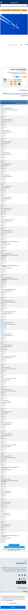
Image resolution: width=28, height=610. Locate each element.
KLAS (2, 152)
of (15, 76)
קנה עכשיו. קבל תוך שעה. (20, 103)
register (18, 93)
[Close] (26, 594)
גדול (12, 45)
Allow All (13, 607)
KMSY (2, 468)
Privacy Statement (9, 600)
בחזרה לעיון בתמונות (5, 10)
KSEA (2, 119)
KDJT (2, 444)
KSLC (2, 230)
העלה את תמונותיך (15, 10)
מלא (9, 45)
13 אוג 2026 (3, 464)
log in (10, 93)
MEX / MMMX (3, 311)
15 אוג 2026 (3, 397)
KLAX (2, 109)
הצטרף (9, 550)
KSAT (2, 367)
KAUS (2, 108)
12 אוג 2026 (3, 499)
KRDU (2, 422)
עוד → (14, 544)
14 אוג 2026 (3, 419)
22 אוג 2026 (3, 105)
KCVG (2, 242)
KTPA (2, 400)
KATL (2, 277)
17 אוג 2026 (3, 297)
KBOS (2, 389)
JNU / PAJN (3, 197)
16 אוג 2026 (3, 341)
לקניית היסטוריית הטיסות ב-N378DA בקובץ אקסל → (14, 546)
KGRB (2, 289)
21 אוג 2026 (3, 127)
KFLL (2, 253)
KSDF (2, 333)
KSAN (2, 130)
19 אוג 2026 (3, 205)
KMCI (2, 491)
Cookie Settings (13, 603)
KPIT (2, 513)
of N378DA (22, 76)
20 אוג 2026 (3, 160)
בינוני (14, 45)
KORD (2, 219)
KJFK (2, 356)
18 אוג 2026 (3, 238)
